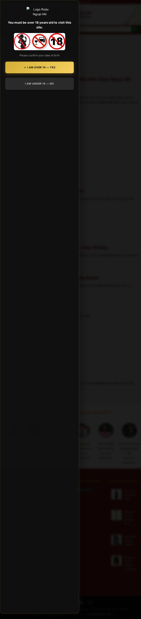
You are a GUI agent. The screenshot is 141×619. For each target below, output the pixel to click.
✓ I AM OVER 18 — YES (40, 67)
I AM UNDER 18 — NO (39, 83)
